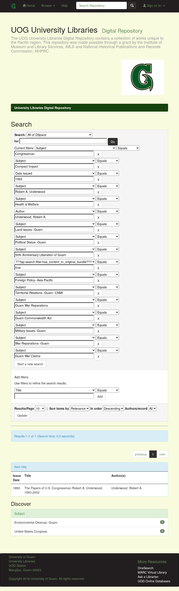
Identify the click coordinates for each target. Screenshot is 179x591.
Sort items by (59, 408)
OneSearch (145, 568)
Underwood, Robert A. (126, 488)
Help (64, 5)
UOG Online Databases (154, 581)
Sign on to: (154, 5)
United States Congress (30, 531)
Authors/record (136, 408)
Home (30, 5)
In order (96, 408)
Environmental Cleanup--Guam (35, 522)
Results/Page (24, 408)
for (16, 141)
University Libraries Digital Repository (42, 107)
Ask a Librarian (148, 576)
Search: (20, 134)
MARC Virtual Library (152, 572)
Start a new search (30, 364)
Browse (47, 5)
